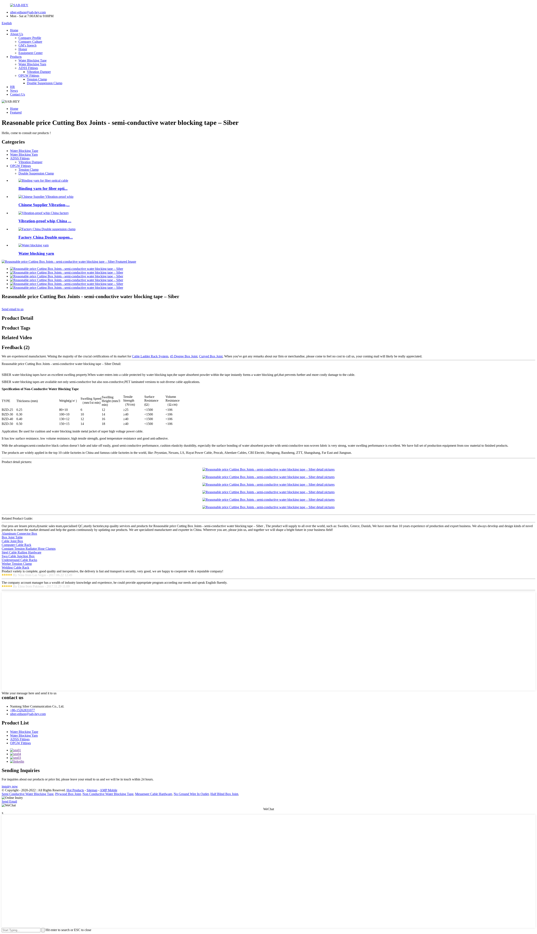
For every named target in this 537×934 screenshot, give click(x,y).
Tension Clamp (37, 79)
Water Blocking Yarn (32, 64)
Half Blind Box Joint (224, 794)
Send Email (9, 801)
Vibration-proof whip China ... (44, 221)
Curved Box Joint (211, 356)
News (14, 90)
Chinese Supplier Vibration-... (44, 205)
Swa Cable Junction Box (18, 556)
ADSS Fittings (28, 68)
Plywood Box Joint (68, 794)
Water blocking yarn (36, 253)
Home (14, 30)
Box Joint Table (12, 537)
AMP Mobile (108, 790)
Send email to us (12, 309)
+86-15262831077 (22, 710)
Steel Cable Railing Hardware (21, 552)
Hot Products (75, 790)
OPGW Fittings (28, 75)
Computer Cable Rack (16, 545)
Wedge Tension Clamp (17, 563)
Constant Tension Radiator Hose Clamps (29, 548)
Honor (22, 49)
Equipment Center (30, 53)
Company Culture (30, 41)
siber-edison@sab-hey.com (28, 12)
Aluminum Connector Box (19, 533)
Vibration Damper (39, 72)
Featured (16, 112)
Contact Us (17, 94)
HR (12, 87)
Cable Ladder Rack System (150, 356)
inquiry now (10, 786)
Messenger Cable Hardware (153, 794)
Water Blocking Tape (32, 60)
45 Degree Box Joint (183, 356)
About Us (16, 34)
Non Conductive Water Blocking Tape (107, 794)
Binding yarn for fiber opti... (43, 188)
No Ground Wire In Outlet (191, 794)
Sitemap (92, 790)
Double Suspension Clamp (44, 83)
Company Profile (29, 38)
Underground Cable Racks (19, 560)
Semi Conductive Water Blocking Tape (27, 794)
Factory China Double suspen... (45, 237)
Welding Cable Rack (15, 567)
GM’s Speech (27, 45)
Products (16, 56)
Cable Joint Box (12, 541)
